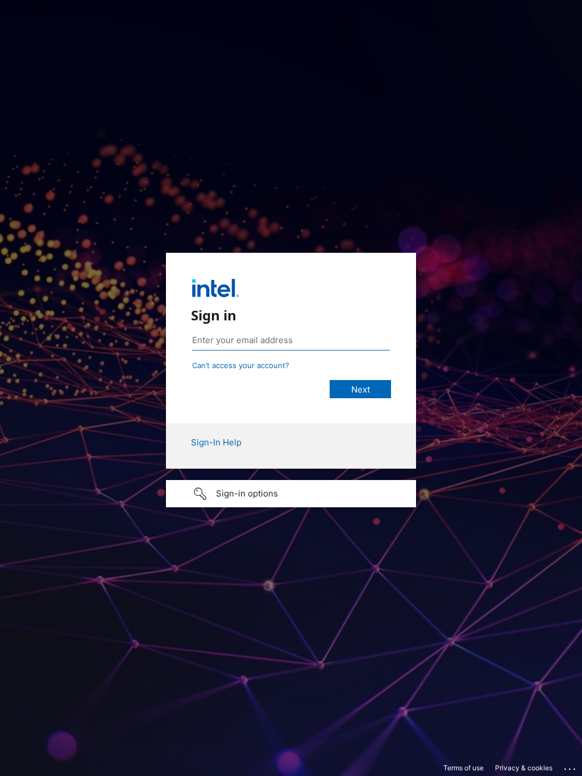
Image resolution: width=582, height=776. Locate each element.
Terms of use (463, 768)
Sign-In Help (216, 442)
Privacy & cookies (523, 768)
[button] (291, 493)
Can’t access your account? (240, 365)
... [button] (570, 766)
